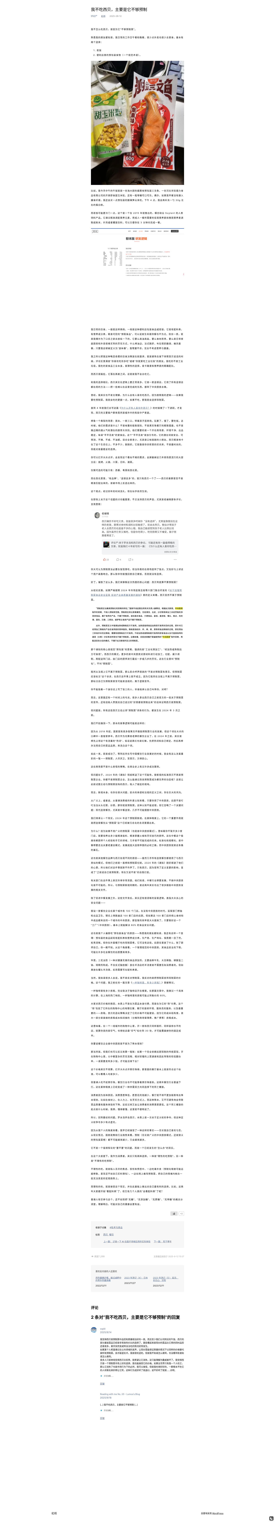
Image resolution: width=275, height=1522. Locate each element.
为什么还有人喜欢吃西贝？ (135, 408)
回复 (102, 1383)
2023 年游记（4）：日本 (136, 1278)
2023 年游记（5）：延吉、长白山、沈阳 (165, 1279)
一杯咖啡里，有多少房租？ (147, 982)
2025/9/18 (105, 1397)
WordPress (217, 1513)
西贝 (105, 1234)
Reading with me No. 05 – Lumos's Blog (120, 1394)
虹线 (103, 16)
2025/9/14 (105, 1332)
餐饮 (111, 1234)
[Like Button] (174, 1213)
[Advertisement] (137, 304)
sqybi (103, 1328)
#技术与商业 (116, 1227)
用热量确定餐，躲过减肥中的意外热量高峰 (108, 1279)
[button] (271, 1518)
